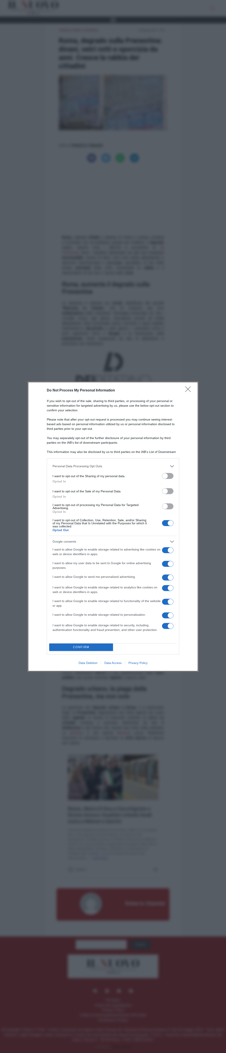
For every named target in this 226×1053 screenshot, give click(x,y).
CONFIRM (81, 647)
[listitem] (113, 466)
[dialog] (113, 526)
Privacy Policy (138, 663)
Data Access (113, 663)
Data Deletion (88, 663)
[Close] (189, 390)
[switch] (167, 476)
